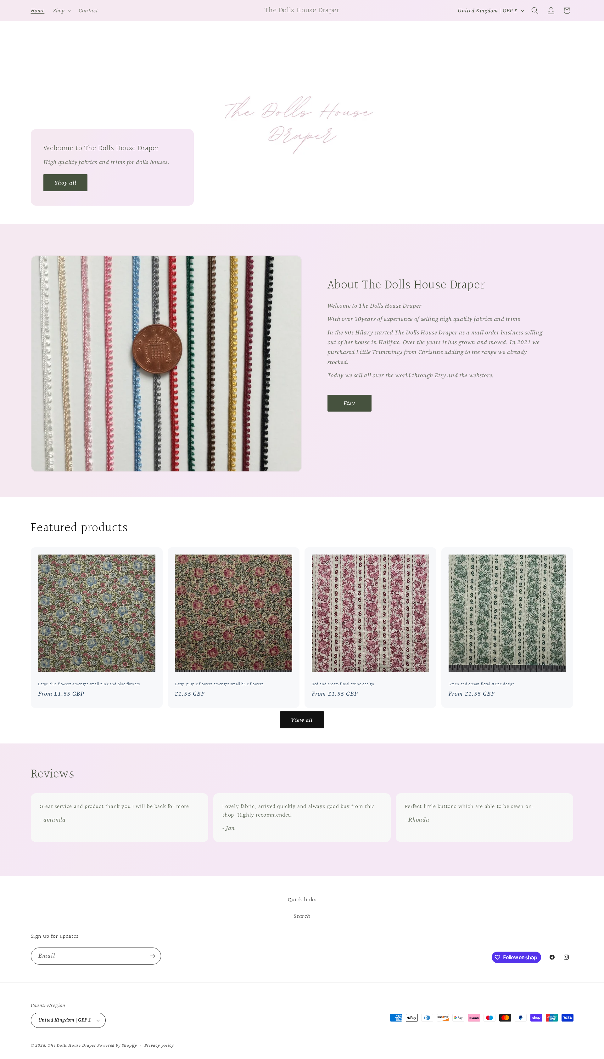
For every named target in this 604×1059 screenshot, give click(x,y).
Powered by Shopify (117, 1045)
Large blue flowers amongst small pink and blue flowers (89, 684)
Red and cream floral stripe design (343, 684)
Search (302, 915)
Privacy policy (159, 1045)
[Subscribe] (153, 956)
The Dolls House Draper (72, 1045)
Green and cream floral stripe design (482, 684)
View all (302, 720)
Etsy (349, 403)
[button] (62, 10)
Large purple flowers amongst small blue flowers (219, 684)
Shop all (65, 182)
